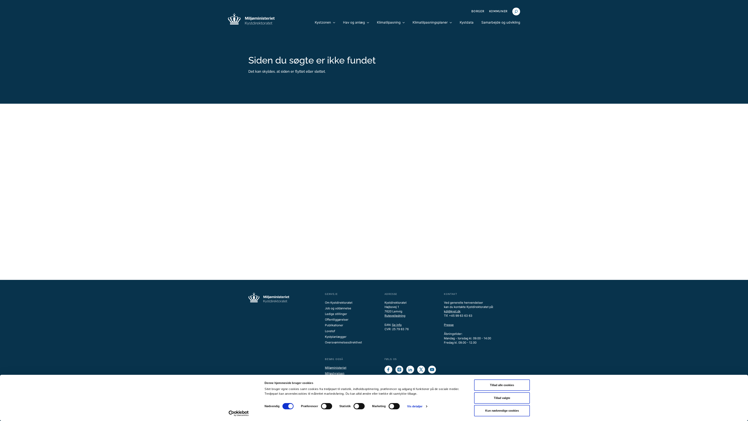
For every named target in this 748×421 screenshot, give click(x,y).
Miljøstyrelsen (334, 373)
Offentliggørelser (336, 319)
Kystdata (467, 22)
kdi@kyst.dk (452, 311)
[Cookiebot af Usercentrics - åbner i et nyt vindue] (239, 413)
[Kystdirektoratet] (251, 19)
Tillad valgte (502, 398)
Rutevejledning (395, 316)
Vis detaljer (415, 406)
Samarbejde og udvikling (500, 22)
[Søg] (516, 11)
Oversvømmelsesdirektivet (343, 342)
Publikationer (334, 325)
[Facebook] (388, 369)
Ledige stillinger (336, 314)
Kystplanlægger (336, 337)
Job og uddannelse (338, 308)
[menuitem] (325, 25)
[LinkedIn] (410, 369)
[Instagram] (399, 369)
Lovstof (330, 331)
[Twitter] (421, 369)
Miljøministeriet (335, 368)
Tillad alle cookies (502, 385)
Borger (477, 11)
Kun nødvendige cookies (502, 410)
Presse (449, 325)
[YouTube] (432, 369)
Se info (397, 325)
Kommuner (498, 11)
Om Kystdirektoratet (338, 302)
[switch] (326, 406)
